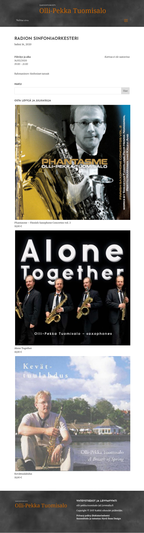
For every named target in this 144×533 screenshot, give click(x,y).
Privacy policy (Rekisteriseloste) (93, 515)
